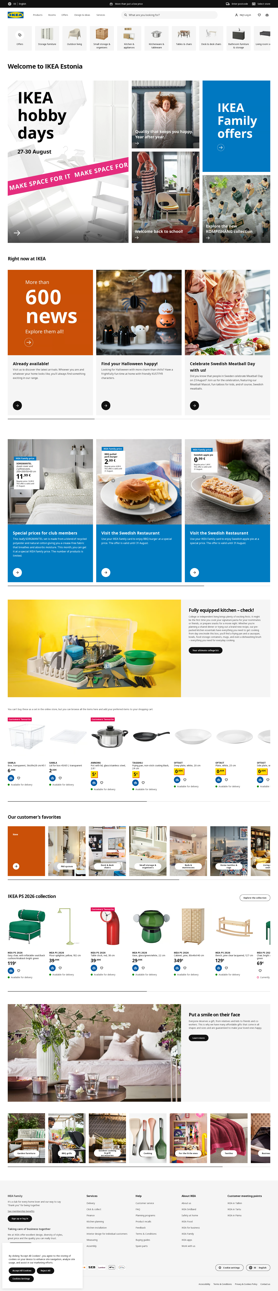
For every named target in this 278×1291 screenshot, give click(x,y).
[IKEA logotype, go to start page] (15, 15)
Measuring (92, 1239)
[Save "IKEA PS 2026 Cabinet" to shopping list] (185, 968)
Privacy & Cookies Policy (246, 1284)
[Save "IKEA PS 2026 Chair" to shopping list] (260, 971)
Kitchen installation (97, 1227)
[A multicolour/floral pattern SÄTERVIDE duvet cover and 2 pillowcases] (229, 851)
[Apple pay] (112, 1267)
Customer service (145, 1203)
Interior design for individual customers (107, 1233)
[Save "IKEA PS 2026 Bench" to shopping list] (226, 968)
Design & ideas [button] (82, 14)
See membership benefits (21, 1211)
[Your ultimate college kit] (94, 648)
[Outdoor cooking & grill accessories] (107, 1138)
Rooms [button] (52, 14)
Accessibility (204, 1284)
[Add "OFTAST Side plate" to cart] (260, 780)
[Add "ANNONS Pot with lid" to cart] (94, 783)
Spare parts (142, 1246)
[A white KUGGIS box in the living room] (148, 851)
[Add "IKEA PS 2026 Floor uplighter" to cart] (52, 968)
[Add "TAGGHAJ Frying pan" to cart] (135, 783)
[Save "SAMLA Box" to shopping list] (18, 778)
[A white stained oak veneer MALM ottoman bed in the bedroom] (188, 851)
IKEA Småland (189, 1209)
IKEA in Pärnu (234, 1215)
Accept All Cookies (22, 1270)
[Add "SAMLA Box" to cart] (11, 778)
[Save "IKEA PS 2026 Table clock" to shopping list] (101, 968)
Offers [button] (64, 14)
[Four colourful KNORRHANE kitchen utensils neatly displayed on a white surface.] (148, 1138)
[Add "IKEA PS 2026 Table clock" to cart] (94, 968)
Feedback (141, 1227)
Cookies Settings (21, 1278)
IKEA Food (187, 1221)
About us (186, 1203)
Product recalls (143, 1221)
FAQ (138, 1209)
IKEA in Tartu (234, 1209)
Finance (91, 1215)
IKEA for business (191, 1227)
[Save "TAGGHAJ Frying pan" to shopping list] (143, 783)
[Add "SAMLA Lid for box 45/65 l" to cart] (52, 778)
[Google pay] (122, 1267)
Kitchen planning (95, 1221)
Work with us (188, 1246)
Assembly (92, 1246)
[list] (139, 38)
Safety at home (190, 1215)
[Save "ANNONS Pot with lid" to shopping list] (101, 783)
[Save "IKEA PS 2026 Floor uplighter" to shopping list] (60, 968)
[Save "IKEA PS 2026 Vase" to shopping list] (143, 968)
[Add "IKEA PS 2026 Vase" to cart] (135, 968)
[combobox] (168, 15)
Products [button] (37, 14)
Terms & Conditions (146, 1233)
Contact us (265, 1284)
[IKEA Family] (236, 126)
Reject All (45, 1270)
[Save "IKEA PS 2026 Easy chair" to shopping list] (18, 971)
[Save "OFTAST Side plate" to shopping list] (268, 780)
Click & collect (94, 1209)
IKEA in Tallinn (234, 1203)
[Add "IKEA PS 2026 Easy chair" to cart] (11, 971)
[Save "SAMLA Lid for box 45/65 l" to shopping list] (60, 778)
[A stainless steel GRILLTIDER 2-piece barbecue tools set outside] (67, 1138)
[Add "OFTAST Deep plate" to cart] (177, 780)
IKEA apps (187, 1239)
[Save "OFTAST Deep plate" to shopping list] (185, 780)
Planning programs (145, 1215)
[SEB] (92, 1267)
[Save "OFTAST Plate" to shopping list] (226, 780)
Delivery (91, 1203)
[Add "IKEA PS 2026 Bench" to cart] (218, 968)
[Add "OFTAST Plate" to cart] (218, 780)
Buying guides (143, 1239)
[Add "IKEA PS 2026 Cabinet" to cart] (177, 968)
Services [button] (101, 14)
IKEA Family (188, 1233)
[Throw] (229, 1138)
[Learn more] (94, 1053)
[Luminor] (102, 1267)
